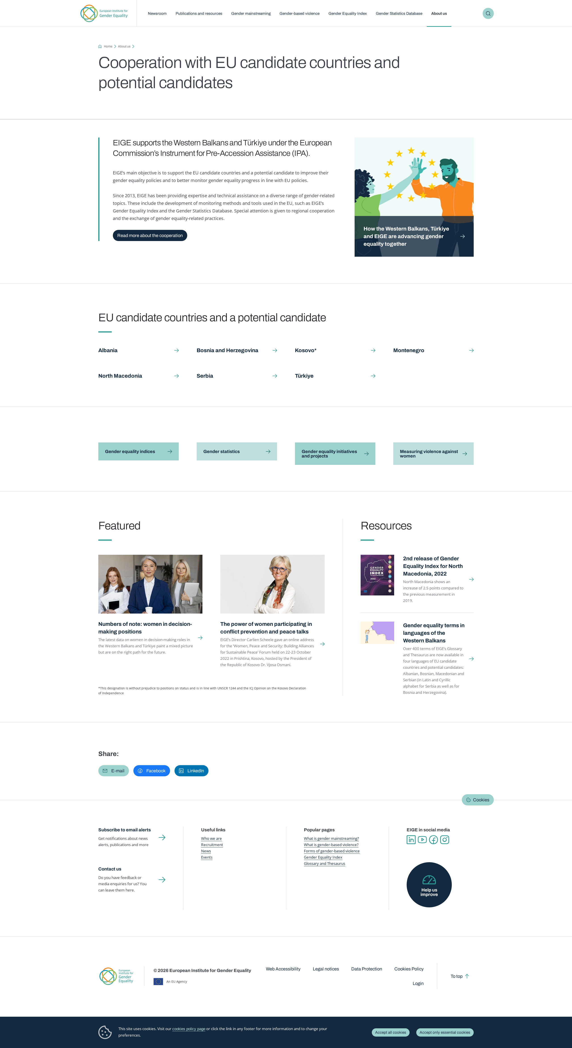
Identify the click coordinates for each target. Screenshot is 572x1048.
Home (108, 46)
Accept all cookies (390, 1032)
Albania (108, 350)
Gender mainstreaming (251, 13)
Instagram (444, 839)
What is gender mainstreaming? (331, 838)
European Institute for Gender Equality (104, 13)
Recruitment (212, 844)
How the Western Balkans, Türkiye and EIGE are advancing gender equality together (406, 236)
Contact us (109, 868)
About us (439, 13)
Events (206, 857)
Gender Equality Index (347, 13)
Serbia (205, 376)
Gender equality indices (130, 451)
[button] (113, 770)
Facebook (433, 839)
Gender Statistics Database (399, 13)
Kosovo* (306, 350)
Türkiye (304, 376)
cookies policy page (188, 1029)
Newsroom (157, 13)
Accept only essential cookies (445, 1032)
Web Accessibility (283, 968)
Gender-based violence (300, 13)
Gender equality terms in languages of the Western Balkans (434, 633)
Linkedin (411, 839)
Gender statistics (221, 451)
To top (457, 976)
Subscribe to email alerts (124, 829)
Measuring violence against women (429, 453)
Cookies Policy (409, 968)
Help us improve (429, 892)
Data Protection (366, 968)
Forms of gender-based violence (332, 850)
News (206, 850)
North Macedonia (120, 376)
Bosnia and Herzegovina (227, 350)
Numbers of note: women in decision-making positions (145, 628)
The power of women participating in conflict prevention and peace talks (266, 628)
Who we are (211, 838)
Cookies (481, 799)
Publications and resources (199, 13)
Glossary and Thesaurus (324, 863)
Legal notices (326, 968)
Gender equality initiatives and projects (329, 453)
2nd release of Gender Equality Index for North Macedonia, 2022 (433, 566)
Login (418, 983)
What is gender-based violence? (331, 844)
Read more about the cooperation (150, 235)
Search (488, 13)
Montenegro (408, 350)
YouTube (422, 839)
